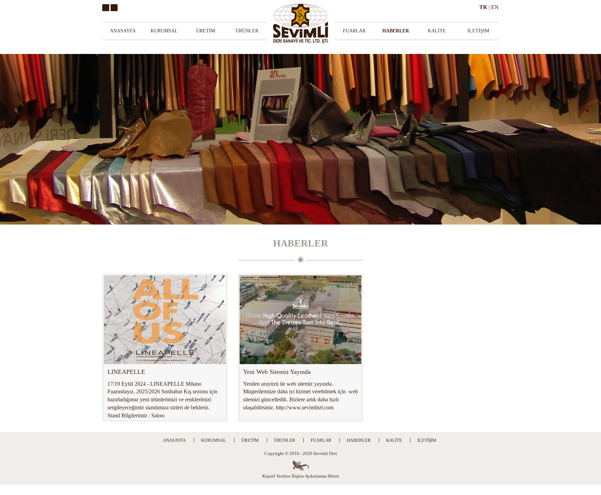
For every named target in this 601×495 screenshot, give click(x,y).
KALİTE (437, 30)
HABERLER (395, 30)
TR (483, 7)
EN (495, 7)
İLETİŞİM (478, 30)
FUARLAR (354, 30)
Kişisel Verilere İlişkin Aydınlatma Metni (300, 476)
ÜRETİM (205, 30)
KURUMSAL (164, 30)
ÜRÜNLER (246, 30)
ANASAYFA (123, 30)
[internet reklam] (301, 466)
